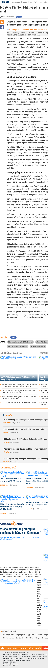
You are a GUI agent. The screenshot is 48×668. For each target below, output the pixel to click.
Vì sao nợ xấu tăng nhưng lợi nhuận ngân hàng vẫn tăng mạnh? (21, 530)
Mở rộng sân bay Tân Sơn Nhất (17, 346)
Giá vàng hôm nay (8, 635)
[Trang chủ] (2, 22)
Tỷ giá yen (39, 635)
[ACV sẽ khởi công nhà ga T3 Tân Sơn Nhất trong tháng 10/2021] (19, 368)
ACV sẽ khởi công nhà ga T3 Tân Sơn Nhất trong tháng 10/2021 (18, 378)
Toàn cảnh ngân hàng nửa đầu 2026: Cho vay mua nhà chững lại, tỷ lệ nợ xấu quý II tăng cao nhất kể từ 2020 (39, 602)
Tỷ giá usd (30, 635)
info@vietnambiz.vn (13, 664)
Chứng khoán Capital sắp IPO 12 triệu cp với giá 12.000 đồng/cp (11, 479)
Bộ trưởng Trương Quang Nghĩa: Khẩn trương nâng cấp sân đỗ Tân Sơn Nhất (19, 397)
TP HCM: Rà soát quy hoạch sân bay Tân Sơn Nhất (19, 402)
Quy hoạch (34, 2)
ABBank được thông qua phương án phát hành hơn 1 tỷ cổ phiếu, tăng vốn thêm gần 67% (12, 506)
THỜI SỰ (8, 648)
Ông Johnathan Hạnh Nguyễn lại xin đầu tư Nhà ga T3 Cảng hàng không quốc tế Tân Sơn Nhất (19, 385)
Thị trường (15, 2)
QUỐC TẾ (30, 648)
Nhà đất (5, 2)
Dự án (25, 2)
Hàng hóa (29, 509)
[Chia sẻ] (2, 27)
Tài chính (6, 442)
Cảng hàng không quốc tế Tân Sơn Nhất (20, 342)
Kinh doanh (6, 423)
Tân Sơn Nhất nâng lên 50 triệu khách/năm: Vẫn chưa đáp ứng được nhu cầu (18, 391)
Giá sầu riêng (20, 638)
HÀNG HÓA (23, 648)
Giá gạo (37, 638)
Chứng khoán (4, 485)
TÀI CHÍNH (38, 648)
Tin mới (8, 415)
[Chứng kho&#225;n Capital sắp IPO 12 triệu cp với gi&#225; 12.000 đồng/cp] (12, 474)
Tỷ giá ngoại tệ (20, 635)
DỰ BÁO (15, 648)
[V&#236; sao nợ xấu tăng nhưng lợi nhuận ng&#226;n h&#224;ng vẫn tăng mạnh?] (21, 551)
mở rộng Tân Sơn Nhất (38, 346)
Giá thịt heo (29, 638)
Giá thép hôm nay (8, 638)
